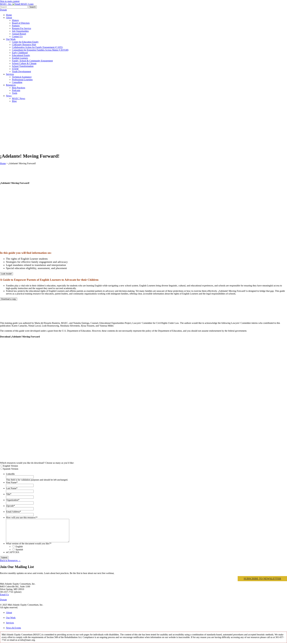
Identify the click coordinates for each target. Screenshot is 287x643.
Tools (14, 93)
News (9, 95)
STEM (15, 69)
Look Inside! (6, 274)
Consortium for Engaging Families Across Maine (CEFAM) (40, 50)
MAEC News (18, 98)
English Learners (20, 58)
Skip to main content (9, 1)
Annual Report (19, 33)
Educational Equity (21, 55)
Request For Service (21, 28)
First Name (12, 482)
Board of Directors (21, 23)
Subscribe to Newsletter (262, 578)
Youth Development (21, 71)
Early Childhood (20, 52)
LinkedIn (10, 474)
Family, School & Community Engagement (32, 60)
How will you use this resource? (22, 517)
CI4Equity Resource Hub (24, 44)
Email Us (4, 594)
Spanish (19, 549)
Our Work (11, 39)
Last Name (11, 488)
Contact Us (17, 36)
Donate (3, 10)
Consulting (17, 82)
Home (9, 15)
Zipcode (10, 506)
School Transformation (22, 66)
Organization (12, 500)
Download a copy (8, 299)
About (9, 17)
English (19, 546)
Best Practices (18, 87)
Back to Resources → (10, 560)
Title (8, 494)
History (15, 20)
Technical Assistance (22, 77)
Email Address (13, 511)
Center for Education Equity (25, 42)
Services (10, 74)
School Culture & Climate (24, 63)
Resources (11, 85)
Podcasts (16, 90)
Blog (14, 101)
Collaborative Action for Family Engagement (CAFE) (37, 47)
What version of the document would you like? (28, 543)
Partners (16, 25)
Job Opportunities (20, 31)
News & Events (13, 628)
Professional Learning (22, 79)
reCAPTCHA (12, 552)
